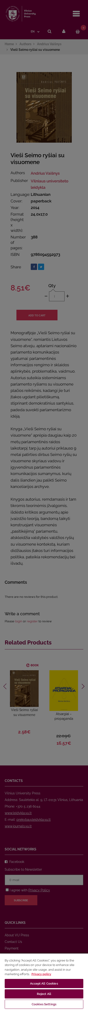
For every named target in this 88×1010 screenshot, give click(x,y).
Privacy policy (41, 974)
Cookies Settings (44, 1004)
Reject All (44, 994)
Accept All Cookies (44, 983)
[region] (44, 981)
